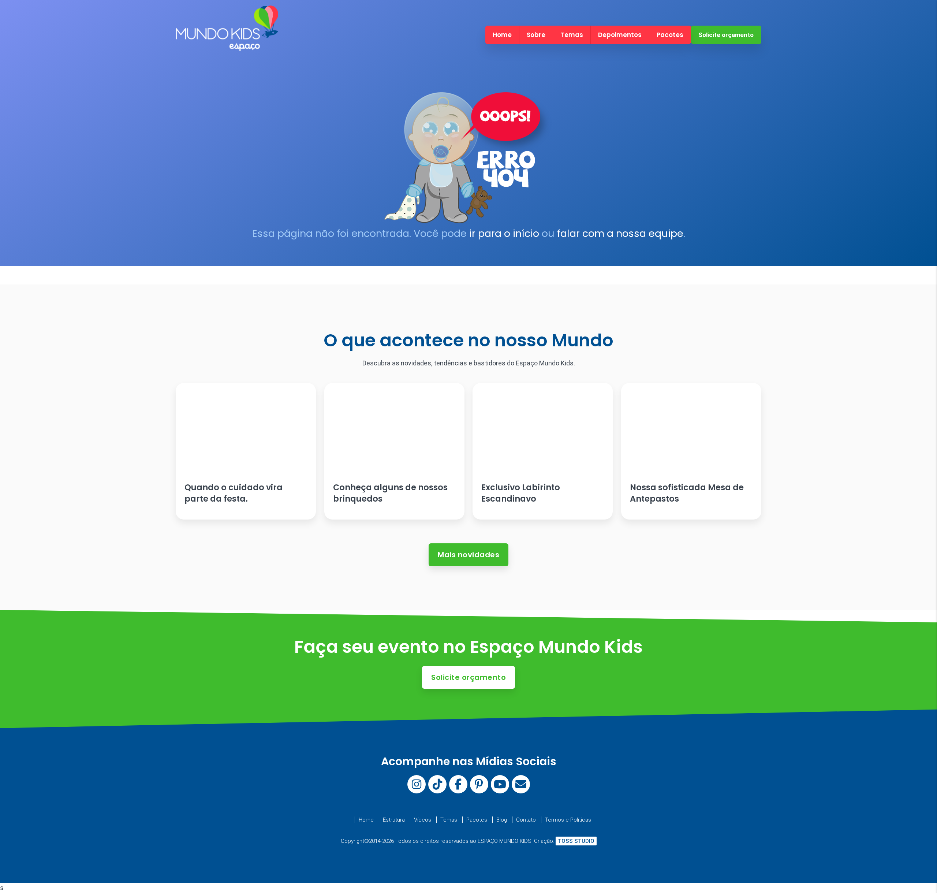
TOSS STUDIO (576, 841)
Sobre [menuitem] (536, 34)
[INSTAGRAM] (416, 784)
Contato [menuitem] (526, 819)
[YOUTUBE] (500, 784)
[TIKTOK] (437, 784)
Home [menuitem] (502, 34)
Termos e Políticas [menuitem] (568, 819)
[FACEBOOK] (458, 784)
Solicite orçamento (726, 34)
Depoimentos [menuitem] (620, 34)
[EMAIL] (521, 784)
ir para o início (504, 233)
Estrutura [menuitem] (394, 819)
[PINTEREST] (479, 784)
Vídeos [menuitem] (422, 819)
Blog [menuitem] (501, 819)
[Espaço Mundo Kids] (227, 44)
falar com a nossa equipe (620, 233)
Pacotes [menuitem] (670, 34)
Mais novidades (468, 555)
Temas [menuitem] (571, 34)
